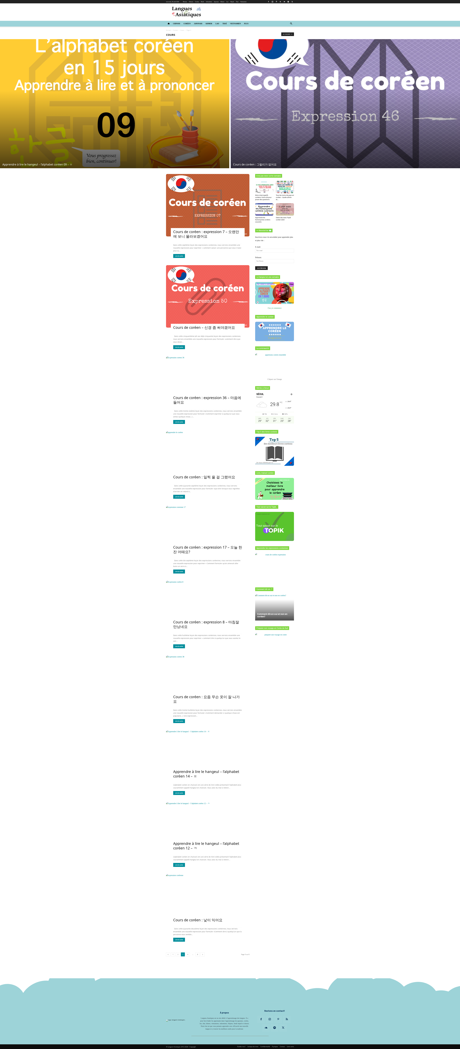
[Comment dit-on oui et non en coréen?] (274, 606)
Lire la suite (179, 256)
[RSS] (280, 1)
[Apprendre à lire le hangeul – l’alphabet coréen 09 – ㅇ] (114, 103)
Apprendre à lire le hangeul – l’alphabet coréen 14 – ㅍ (206, 774)
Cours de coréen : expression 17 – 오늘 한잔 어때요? (207, 549)
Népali (232, 1)
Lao (227, 1)
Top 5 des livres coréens (266, 432)
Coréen (197, 1)
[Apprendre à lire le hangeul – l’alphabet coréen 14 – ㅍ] (207, 753)
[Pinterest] (276, 1)
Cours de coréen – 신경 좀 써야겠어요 (204, 327)
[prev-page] (168, 954)
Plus (246, 24)
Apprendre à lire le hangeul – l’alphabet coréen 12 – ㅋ (206, 845)
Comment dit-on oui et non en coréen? (272, 615)
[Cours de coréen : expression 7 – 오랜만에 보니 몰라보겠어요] (207, 205)
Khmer (222, 1)
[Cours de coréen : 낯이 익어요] (207, 897)
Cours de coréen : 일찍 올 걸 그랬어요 (204, 477)
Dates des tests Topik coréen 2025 (283, 218)
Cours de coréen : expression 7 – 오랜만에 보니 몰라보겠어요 (206, 234)
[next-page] (203, 954)
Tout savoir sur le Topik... (266, 507)
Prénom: (258, 257)
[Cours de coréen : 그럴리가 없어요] (345, 103)
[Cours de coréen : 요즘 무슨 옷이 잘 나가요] (207, 678)
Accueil (168, 30)
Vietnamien (243, 1)
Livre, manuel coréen (265, 473)
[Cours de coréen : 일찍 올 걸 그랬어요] (207, 454)
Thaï (237, 1)
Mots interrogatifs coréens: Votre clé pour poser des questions (263, 197)
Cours (182, 30)
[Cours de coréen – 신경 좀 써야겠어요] (207, 296)
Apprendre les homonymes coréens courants (262, 219)
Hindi (202, 1)
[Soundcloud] (284, 1)
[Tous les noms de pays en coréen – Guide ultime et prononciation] (285, 187)
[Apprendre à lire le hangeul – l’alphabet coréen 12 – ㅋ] (207, 825)
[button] (291, 23)
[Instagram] (272, 1)
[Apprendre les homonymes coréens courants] (264, 209)
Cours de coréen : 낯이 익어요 (197, 920)
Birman (185, 1)
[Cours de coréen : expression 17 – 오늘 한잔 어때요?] (207, 529)
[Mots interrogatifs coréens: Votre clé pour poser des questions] (264, 187)
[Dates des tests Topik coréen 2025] (285, 209)
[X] (292, 1)
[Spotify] (288, 1)
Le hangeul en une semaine (267, 277)
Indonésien (209, 1)
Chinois (191, 1)
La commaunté (262, 348)
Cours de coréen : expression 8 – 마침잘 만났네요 (206, 624)
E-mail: (258, 247)
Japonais (216, 1)
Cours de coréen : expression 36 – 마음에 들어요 (207, 400)
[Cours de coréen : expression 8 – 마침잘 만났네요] (207, 604)
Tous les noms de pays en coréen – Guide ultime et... (285, 197)
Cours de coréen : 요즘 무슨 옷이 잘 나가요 (206, 699)
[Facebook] (268, 1)
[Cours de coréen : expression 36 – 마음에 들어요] (207, 379)
